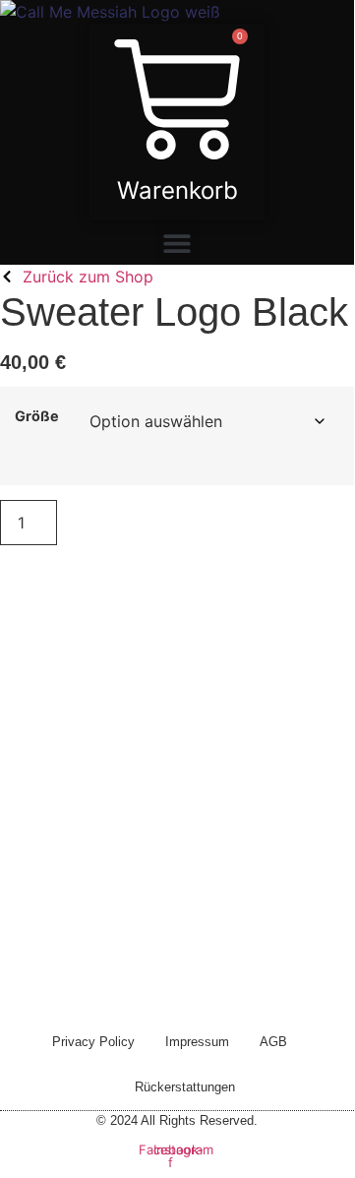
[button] (177, 242)
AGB (273, 1041)
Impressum (197, 1041)
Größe (37, 416)
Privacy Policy (93, 1041)
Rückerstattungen (185, 1087)
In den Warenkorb (180, 522)
